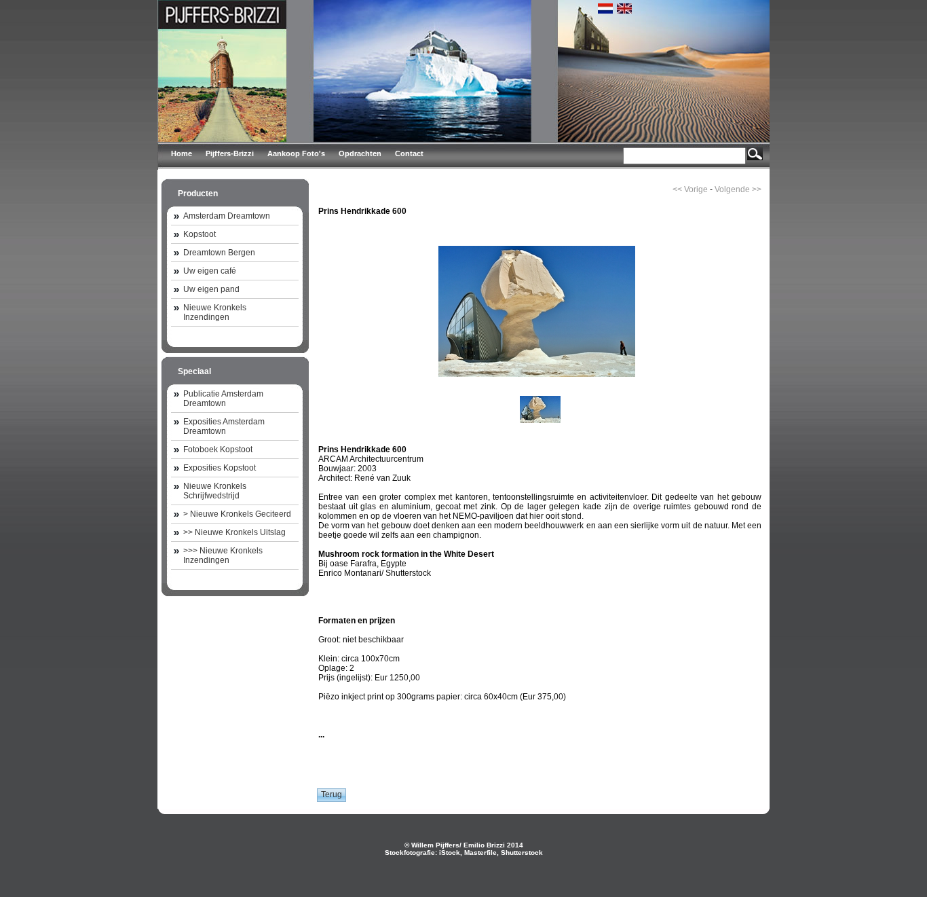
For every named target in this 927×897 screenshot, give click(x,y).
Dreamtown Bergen (219, 252)
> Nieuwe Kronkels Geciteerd (237, 514)
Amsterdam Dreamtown (226, 216)
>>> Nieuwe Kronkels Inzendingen (223, 555)
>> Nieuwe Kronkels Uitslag (234, 532)
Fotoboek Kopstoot (217, 449)
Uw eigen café (209, 271)
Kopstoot (199, 234)
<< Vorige (690, 189)
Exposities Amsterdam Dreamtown (224, 426)
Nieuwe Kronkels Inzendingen (214, 312)
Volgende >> (738, 189)
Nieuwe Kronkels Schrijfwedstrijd (214, 490)
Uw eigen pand (211, 289)
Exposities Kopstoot (219, 468)
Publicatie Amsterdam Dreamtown (223, 398)
